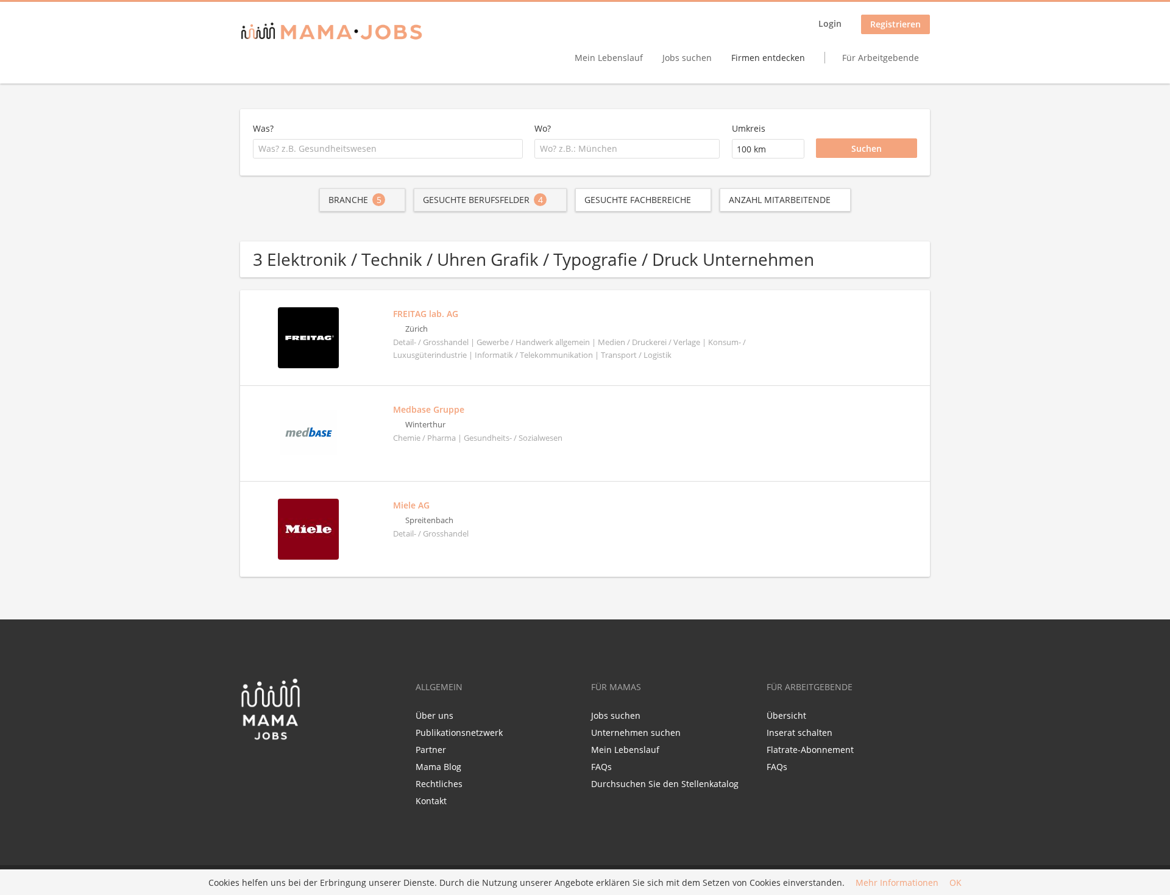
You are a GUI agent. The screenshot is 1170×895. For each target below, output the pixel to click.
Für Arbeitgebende (880, 57)
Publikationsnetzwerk (459, 732)
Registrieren (895, 24)
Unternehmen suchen (636, 732)
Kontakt (431, 801)
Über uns (434, 715)
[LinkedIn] (271, 766)
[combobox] (388, 149)
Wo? (542, 128)
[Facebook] (249, 766)
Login (830, 23)
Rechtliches (439, 784)
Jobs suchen (687, 57)
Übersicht (786, 715)
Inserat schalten (799, 732)
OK (955, 882)
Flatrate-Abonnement (810, 749)
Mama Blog (438, 766)
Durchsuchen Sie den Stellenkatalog (665, 784)
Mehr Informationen (897, 882)
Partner (431, 749)
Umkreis (748, 128)
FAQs (601, 766)
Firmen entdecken (768, 57)
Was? (263, 128)
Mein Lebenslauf (609, 57)
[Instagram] (289, 766)
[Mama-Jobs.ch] (331, 32)
